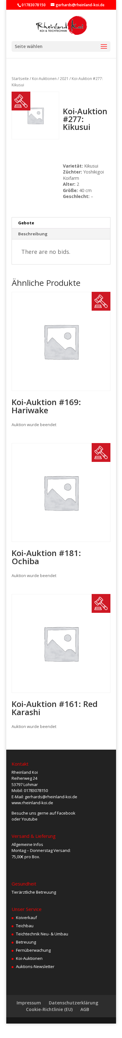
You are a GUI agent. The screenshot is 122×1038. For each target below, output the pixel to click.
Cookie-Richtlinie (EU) (49, 1009)
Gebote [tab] (26, 223)
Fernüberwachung (33, 950)
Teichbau (24, 925)
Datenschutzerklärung (73, 1003)
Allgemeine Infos (27, 844)
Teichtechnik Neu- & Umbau (42, 934)
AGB (84, 1009)
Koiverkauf (26, 917)
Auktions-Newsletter (35, 966)
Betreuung (26, 942)
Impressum (29, 1003)
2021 (64, 78)
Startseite (20, 78)
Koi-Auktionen (44, 78)
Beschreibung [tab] (33, 234)
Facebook (66, 813)
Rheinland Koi (25, 772)
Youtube (30, 819)
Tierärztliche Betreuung (34, 892)
